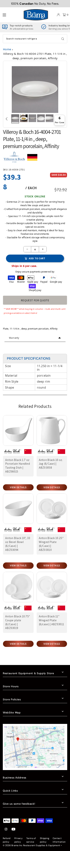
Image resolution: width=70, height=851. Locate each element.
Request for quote (35, 300)
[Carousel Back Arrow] (6, 118)
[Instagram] (6, 829)
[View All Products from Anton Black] (12, 453)
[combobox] (35, 38)
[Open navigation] (11, 14)
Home (7, 49)
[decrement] (27, 249)
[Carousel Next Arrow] (63, 118)
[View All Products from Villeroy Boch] (14, 159)
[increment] (42, 249)
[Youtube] (13, 829)
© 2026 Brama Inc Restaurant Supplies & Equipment (31, 845)
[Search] (62, 38)
